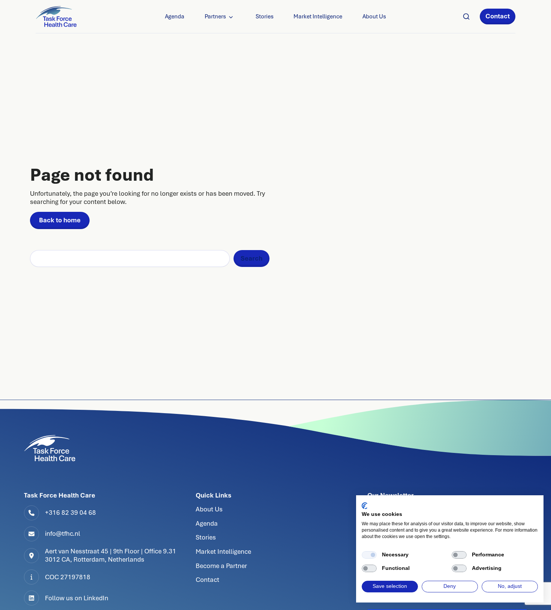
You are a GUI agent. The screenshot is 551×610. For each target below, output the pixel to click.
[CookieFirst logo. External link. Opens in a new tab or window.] (364, 505)
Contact (497, 16)
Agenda (174, 16)
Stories (265, 16)
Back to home (60, 220)
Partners (215, 16)
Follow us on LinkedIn (76, 598)
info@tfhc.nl (62, 533)
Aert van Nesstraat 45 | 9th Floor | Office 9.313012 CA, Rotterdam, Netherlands (110, 555)
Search (251, 258)
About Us (374, 16)
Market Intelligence (317, 16)
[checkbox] (369, 555)
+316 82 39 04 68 (70, 512)
